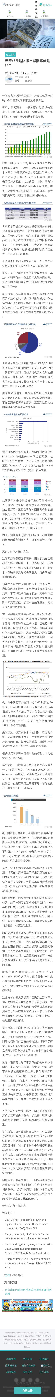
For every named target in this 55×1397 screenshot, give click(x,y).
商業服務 (27, 1371)
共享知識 (44, 1371)
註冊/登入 (47, 5)
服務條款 (44, 1359)
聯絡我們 (11, 1359)
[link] (27, 1305)
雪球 (17, 80)
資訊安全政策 (28, 1365)
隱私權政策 (11, 1365)
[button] (16, 1309)
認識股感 (11, 1371)
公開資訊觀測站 (27, 1336)
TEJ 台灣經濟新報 (42, 1332)
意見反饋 (27, 1359)
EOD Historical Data (11, 1336)
